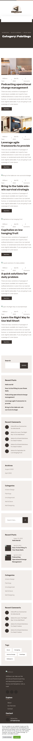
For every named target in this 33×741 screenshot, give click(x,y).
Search (8, 361)
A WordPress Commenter (19, 426)
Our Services (12, 706)
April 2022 (8, 473)
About (9, 703)
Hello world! (9, 384)
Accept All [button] (17, 737)
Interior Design (9, 489)
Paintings (8, 493)
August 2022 (9, 469)
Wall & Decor (9, 501)
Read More (6, 108)
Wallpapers (10, 658)
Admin (13, 432)
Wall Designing (9, 505)
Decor (8, 650)
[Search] (25, 520)
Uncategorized (10, 497)
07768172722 (15, 720)
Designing (17, 650)
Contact (10, 709)
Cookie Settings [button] (7, 737)
